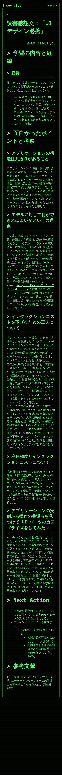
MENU (52, 5)
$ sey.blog (11, 5)
